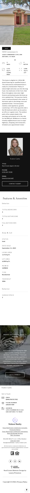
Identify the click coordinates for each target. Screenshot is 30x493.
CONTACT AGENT (15, 183)
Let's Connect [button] (15, 374)
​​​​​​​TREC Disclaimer (15, 435)
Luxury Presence (15, 473)
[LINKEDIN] (19, 461)
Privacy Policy (22, 482)
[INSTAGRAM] (15, 461)
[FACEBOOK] (10, 461)
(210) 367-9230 (7, 172)
